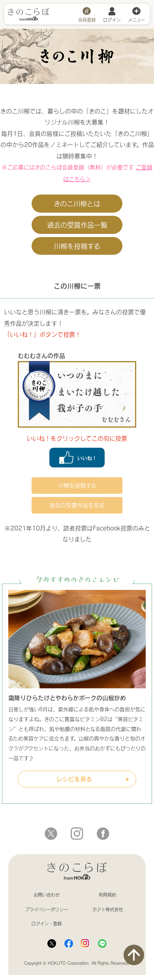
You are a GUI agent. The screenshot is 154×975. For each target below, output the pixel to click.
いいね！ (77, 457)
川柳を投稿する (77, 246)
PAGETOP (134, 955)
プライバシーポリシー (46, 909)
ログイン (111, 19)
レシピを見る (74, 778)
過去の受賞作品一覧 (77, 225)
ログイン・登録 (46, 923)
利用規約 (107, 894)
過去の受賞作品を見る (77, 505)
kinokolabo (103, 833)
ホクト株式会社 (107, 909)
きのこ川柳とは (77, 203)
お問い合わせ (47, 894)
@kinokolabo (51, 833)
